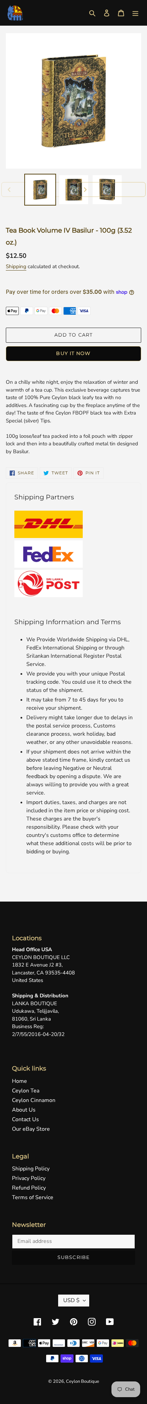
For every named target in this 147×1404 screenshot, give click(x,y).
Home (19, 1081)
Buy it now (73, 353)
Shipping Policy (31, 1168)
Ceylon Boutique (82, 1381)
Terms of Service (32, 1197)
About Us (24, 1110)
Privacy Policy (28, 1178)
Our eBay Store (31, 1129)
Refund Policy (29, 1188)
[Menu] (135, 12)
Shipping (16, 266)
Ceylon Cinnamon (33, 1100)
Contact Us (25, 1119)
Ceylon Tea (25, 1090)
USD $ (71, 1300)
